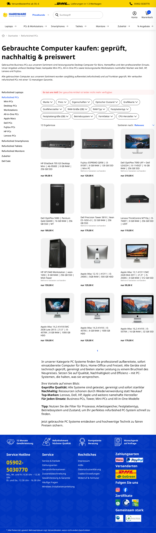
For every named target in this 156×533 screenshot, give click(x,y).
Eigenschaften (79, 102)
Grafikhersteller (51, 109)
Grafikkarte (129, 102)
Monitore (100, 26)
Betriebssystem (82, 116)
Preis (60, 102)
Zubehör (122, 26)
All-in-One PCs (11, 114)
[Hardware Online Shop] (14, 14)
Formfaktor (104, 116)
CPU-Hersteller (126, 116)
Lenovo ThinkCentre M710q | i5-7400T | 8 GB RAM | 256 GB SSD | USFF (137, 221)
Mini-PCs (8, 101)
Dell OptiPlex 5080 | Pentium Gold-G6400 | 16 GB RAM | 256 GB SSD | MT (56, 221)
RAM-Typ (97, 109)
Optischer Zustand (105, 102)
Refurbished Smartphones (15, 140)
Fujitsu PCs (9, 127)
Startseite (13, 35)
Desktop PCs (10, 105)
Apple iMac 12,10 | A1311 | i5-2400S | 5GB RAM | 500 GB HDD (97, 275)
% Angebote (143, 26)
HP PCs (7, 131)
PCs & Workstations (33, 26)
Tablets (79, 26)
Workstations (11, 109)
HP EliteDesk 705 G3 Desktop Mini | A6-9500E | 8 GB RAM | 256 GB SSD (56, 166)
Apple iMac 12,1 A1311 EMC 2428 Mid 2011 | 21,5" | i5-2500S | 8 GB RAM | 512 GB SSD (137, 276)
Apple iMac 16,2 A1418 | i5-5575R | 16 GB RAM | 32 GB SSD (137, 330)
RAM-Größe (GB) (76, 109)
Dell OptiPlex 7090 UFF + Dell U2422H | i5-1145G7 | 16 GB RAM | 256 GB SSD (135, 166)
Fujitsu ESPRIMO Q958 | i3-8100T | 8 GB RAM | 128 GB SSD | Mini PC (97, 166)
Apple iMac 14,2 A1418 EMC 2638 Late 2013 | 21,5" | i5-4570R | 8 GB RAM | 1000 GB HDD (55, 331)
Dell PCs (8, 122)
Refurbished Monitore (13, 151)
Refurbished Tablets (12, 146)
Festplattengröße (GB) (54, 116)
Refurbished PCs (10, 97)
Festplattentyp (118, 109)
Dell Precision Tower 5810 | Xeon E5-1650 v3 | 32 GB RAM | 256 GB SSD (97, 221)
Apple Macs (10, 118)
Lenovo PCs (10, 135)
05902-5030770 (142, 3)
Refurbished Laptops (12, 92)
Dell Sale (6, 161)
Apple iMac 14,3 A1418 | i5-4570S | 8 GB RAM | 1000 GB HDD (95, 330)
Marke (46, 102)
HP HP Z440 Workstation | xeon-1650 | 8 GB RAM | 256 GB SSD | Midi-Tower (57, 276)
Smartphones (58, 26)
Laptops (9, 26)
